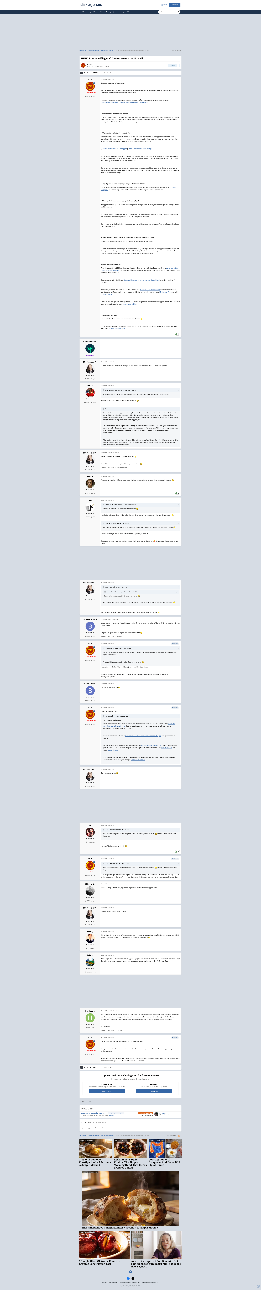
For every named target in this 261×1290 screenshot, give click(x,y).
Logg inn (163, 5)
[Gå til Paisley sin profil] (90, 938)
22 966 (88, 972)
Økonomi (111, 1115)
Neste (95, 73)
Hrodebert (90, 1011)
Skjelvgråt (90, 884)
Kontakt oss (136, 1282)
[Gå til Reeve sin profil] (90, 483)
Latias (90, 386)
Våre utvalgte (121, 12)
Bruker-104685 (90, 619)
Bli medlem (174, 5)
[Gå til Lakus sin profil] (90, 962)
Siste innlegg (87, 12)
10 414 (89, 1028)
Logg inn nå (154, 1091)
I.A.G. (89, 500)
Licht (90, 825)
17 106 (88, 379)
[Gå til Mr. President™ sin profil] (90, 369)
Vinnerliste (130, 12)
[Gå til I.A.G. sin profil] (90, 507)
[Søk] (178, 12)
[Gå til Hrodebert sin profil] (90, 1017)
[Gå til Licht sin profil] (90, 832)
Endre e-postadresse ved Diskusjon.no (141, 149)
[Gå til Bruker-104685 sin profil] (90, 626)
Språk (104, 1282)
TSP (90, 64)
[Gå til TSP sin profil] (83, 65)
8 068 (89, 636)
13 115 (88, 493)
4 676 (89, 948)
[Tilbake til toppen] (130, 1271)
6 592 (89, 901)
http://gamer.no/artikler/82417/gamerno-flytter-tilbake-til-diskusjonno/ (124, 102)
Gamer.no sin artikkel (130, 304)
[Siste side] (100, 73)
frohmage (162, 1113)
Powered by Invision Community (130, 1287)
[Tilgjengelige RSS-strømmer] (179, 1135)
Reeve (90, 476)
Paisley (90, 931)
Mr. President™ (89, 362)
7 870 (89, 842)
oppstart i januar (106, 294)
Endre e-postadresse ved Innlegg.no (114, 149)
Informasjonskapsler (149, 1282)
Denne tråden (171, 12)
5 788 (89, 96)
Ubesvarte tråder (98, 12)
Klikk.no (138, 1285)
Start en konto (106, 1091)
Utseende (112, 1282)
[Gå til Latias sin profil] (90, 392)
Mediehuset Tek (164, 292)
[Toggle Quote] (104, 390)
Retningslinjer (110, 12)
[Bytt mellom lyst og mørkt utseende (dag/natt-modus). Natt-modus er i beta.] (158, 1282)
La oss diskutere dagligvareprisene (94, 1113)
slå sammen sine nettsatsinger (150, 290)
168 (121, 1113)
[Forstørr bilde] (141, 319)
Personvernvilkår (124, 1282)
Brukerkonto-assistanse (117, 328)
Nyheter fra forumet (102, 66)
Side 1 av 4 (107, 73)
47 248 (88, 402)
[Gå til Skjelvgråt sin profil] (90, 891)
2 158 (89, 517)
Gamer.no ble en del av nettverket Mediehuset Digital (142, 280)
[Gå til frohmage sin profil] (156, 1114)
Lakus (89, 955)
